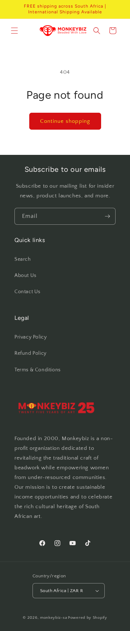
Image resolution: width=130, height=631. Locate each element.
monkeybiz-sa (53, 618)
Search (22, 259)
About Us (25, 275)
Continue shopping (65, 121)
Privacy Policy (30, 337)
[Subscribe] (107, 216)
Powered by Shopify (87, 618)
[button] (14, 31)
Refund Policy (30, 353)
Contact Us (27, 292)
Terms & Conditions (37, 370)
